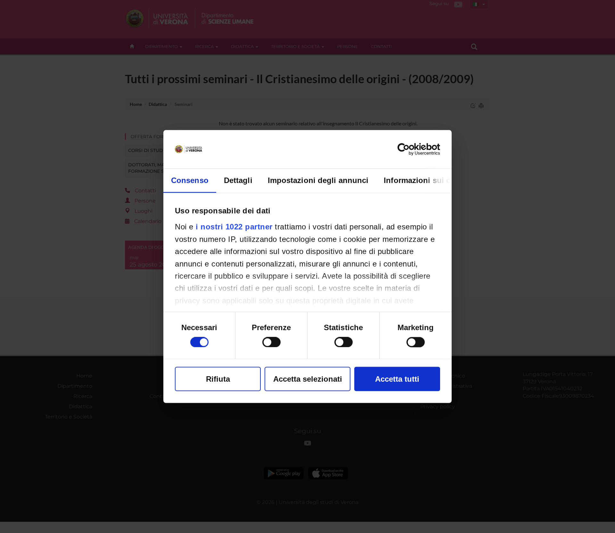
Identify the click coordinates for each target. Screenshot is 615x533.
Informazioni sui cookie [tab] (427, 180)
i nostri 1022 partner (234, 226)
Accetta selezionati (307, 379)
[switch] (271, 342)
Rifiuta (218, 379)
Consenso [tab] (190, 180)
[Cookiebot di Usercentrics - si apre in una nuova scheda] (412, 149)
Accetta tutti (397, 379)
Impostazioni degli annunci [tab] (318, 180)
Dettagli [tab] (238, 180)
